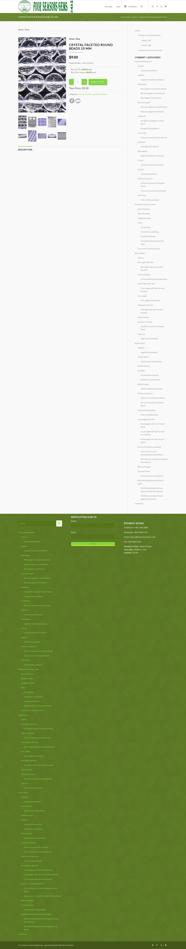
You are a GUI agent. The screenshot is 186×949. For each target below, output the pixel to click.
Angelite (141, 348)
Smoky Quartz (143, 357)
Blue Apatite (142, 151)
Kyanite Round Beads (149, 174)
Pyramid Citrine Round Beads (152, 476)
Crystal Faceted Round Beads (96, 94)
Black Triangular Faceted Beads (153, 93)
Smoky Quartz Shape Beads (151, 361)
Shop (27, 29)
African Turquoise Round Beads (153, 398)
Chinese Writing (144, 275)
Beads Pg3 (146, 45)
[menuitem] (108, 6)
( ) (132, 6)
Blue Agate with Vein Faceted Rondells (39, 729)
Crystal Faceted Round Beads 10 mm (38, 17)
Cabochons (139, 503)
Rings (140, 223)
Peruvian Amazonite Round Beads (154, 137)
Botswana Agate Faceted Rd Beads (154, 107)
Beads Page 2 (140, 343)
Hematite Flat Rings (148, 236)
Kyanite (141, 169)
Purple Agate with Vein (146, 419)
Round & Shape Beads (143, 61)
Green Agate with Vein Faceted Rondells (39, 747)
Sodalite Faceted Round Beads (152, 80)
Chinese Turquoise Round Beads (153, 191)
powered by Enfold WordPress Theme (59, 945)
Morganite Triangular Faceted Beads (38, 592)
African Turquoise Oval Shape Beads (38, 852)
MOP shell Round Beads (150, 200)
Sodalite (141, 75)
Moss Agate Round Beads (150, 300)
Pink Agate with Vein (145, 305)
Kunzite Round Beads (149, 70)
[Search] (141, 6)
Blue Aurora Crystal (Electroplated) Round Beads (43, 896)
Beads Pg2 (146, 40)
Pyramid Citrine (144, 471)
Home (20, 29)
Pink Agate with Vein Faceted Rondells (38, 765)
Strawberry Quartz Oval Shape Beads (38, 779)
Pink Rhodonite (144, 366)
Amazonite (142, 133)
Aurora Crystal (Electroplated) (149, 447)
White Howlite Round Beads (151, 389)
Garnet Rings (146, 227)
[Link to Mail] (165, 6)
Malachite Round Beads (150, 146)
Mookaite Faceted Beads (150, 380)
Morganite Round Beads (150, 128)
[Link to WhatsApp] (161, 6)
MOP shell (142, 195)
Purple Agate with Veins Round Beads (38, 879)
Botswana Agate (144, 102)
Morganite (142, 116)
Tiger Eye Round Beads (150, 339)
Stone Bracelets (144, 213)
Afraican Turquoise (145, 393)
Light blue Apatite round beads (152, 156)
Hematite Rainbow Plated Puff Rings (37, 706)
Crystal (81, 94)
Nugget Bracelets (144, 218)
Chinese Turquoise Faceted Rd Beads (38, 651)
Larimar (141, 258)
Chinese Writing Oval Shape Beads (154, 279)
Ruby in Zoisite (143, 317)
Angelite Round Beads (149, 352)
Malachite (141, 142)
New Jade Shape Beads (149, 415)
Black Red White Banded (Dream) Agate (36, 914)
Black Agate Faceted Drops (151, 98)
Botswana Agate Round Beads (152, 112)
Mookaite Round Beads (150, 375)
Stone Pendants (144, 209)
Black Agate (142, 84)
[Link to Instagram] (152, 6)
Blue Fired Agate (144, 467)
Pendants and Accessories (150, 50)
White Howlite (143, 384)
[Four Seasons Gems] (45, 6)
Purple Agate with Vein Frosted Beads (38, 870)
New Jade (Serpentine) (146, 410)
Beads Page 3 (140, 253)
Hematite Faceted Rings (150, 232)
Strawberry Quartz (145, 322)
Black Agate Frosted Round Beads (154, 89)
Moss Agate (142, 296)
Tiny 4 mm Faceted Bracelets (149, 249)
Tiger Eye (141, 334)
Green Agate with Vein (146, 284)
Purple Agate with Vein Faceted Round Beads (41, 874)
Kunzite (141, 66)
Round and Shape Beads (149, 35)
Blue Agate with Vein (146, 262)
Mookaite (141, 371)
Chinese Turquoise (145, 179)
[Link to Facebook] (157, 6)
